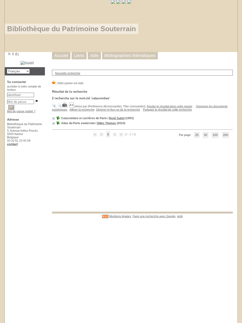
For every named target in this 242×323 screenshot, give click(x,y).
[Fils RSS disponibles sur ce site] (105, 216)
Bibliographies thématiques (130, 55)
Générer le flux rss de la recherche (118, 109)
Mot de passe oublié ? (21, 111)
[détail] (53, 118)
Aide (94, 55)
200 (225, 135)
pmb (180, 216)
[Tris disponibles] (72, 106)
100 (215, 135)
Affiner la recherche (82, 109)
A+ (17, 54)
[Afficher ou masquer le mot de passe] (36, 101)
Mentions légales (120, 216)
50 (205, 135)
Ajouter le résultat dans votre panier (169, 106)
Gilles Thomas (106, 123)
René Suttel (117, 118)
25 (197, 135)
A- (9, 53)
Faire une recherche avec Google (154, 216)
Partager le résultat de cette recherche (167, 109)
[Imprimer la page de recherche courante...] (65, 106)
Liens (79, 55)
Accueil (61, 55)
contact (12, 144)
